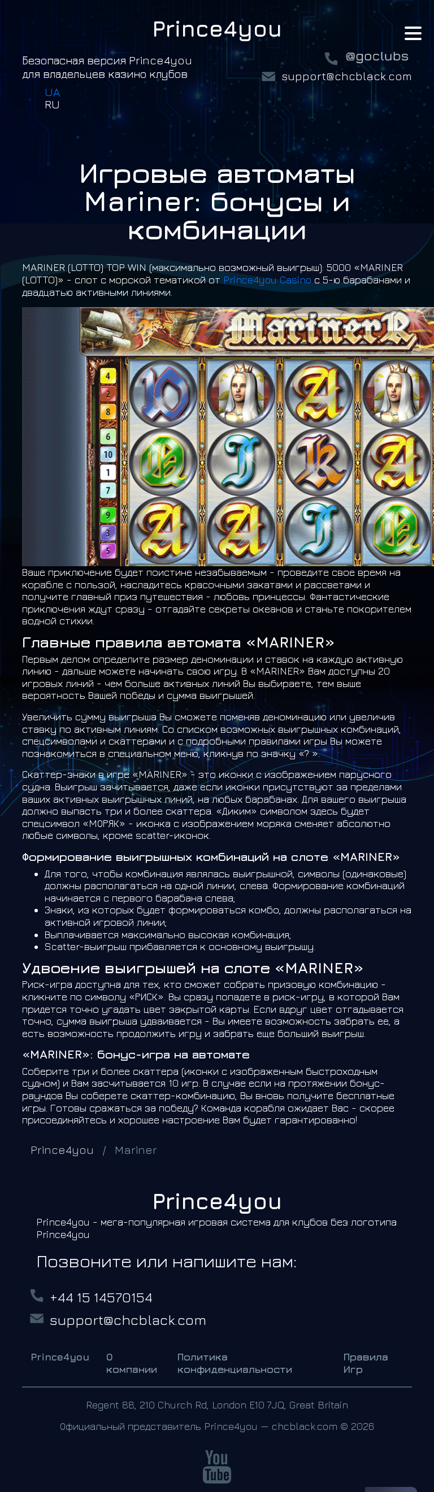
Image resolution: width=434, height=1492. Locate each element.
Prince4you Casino (267, 280)
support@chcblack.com (346, 75)
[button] (413, 35)
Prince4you (60, 1357)
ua (52, 91)
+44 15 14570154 (101, 1297)
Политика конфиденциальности (234, 1363)
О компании (131, 1363)
